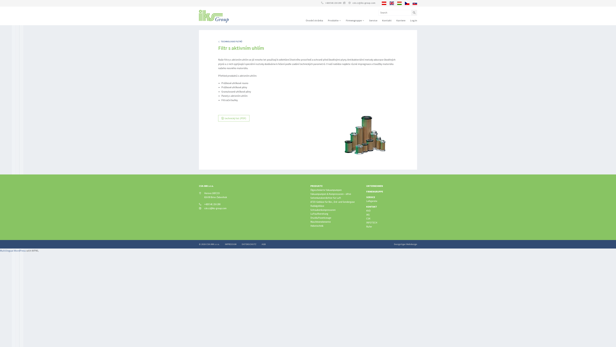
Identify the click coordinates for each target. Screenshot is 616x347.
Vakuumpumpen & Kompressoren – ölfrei (330, 194)
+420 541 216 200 (333, 2)
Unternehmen (374, 185)
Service (373, 20)
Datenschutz (249, 244)
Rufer (369, 226)
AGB (264, 244)
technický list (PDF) (235, 118)
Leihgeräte (371, 201)
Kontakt (387, 20)
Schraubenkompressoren (323, 209)
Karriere (400, 20)
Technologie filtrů (231, 41)
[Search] (414, 13)
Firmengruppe (354, 20)
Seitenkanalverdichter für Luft (325, 197)
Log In (413, 20)
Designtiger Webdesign (405, 244)
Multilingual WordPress (13, 250)
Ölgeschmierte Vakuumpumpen (326, 189)
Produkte (333, 20)
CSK (368, 218)
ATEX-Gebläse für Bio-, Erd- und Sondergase (332, 201)
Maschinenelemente (320, 221)
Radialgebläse (317, 205)
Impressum (230, 244)
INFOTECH (371, 222)
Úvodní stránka (314, 20)
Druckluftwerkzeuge (320, 217)
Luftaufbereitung (319, 213)
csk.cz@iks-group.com (363, 2)
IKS (368, 214)
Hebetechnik (316, 225)
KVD (368, 210)
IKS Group (214, 16)
